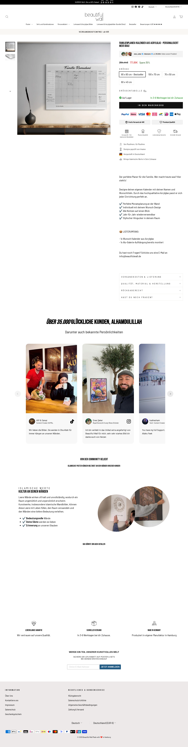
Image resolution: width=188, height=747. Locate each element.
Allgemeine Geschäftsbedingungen (82, 705)
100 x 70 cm (154, 74)
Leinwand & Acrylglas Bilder (83, 24)
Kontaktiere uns (11, 700)
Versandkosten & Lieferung (141, 277)
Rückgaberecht (132, 290)
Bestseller (132, 24)
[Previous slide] (18, 394)
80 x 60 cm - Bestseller (132, 74)
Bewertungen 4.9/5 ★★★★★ (151, 24)
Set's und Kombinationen (45, 24)
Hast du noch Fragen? (137, 297)
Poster (28, 24)
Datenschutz (10, 709)
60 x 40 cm (126, 82)
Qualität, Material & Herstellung (146, 283)
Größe (124, 69)
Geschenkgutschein (13, 714)
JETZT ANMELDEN (110, 667)
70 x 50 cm (170, 74)
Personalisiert (63, 24)
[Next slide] (170, 394)
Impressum (10, 705)
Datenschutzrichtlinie (77, 700)
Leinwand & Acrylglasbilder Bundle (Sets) (111, 24)
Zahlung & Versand (76, 709)
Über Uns (9, 695)
